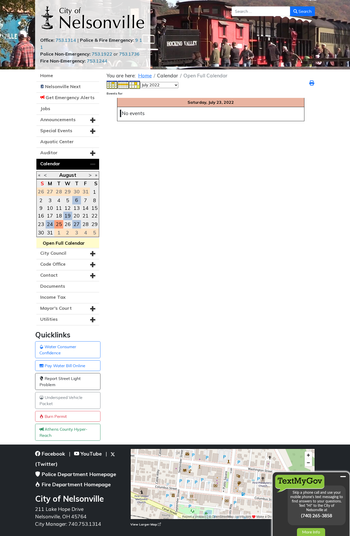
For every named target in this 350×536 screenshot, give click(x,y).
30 (41, 233)
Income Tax (53, 297)
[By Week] (123, 84)
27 (77, 224)
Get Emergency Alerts (70, 97)
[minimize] (343, 476)
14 (86, 208)
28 (86, 224)
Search (304, 11)
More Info (311, 532)
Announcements (58, 119)
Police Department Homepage (78, 474)
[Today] (134, 84)
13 (77, 208)
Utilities (49, 319)
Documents (52, 286)
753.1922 (102, 54)
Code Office (53, 264)
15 (94, 208)
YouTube (90, 453)
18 (59, 216)
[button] (92, 120)
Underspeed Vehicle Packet (61, 400)
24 (50, 224)
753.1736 (129, 54)
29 (94, 224)
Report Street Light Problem (60, 381)
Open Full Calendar (64, 243)
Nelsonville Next (63, 86)
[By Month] (112, 84)
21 (86, 216)
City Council (53, 253)
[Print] (312, 83)
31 (50, 233)
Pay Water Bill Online (64, 365)
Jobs (45, 108)
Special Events (56, 130)
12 (68, 208)
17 (50, 216)
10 (50, 208)
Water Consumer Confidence (57, 349)
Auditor (49, 153)
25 (59, 224)
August (67, 175)
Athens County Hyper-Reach (63, 432)
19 (68, 216)
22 (94, 216)
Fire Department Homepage (75, 484)
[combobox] (261, 11)
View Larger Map (144, 524)
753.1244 (97, 61)
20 (77, 216)
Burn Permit (55, 416)
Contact (49, 275)
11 (59, 208)
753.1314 (66, 40)
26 (68, 224)
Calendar (50, 164)
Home (46, 75)
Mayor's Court (56, 308)
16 (41, 216)
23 (41, 224)
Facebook (52, 453)
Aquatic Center (57, 142)
